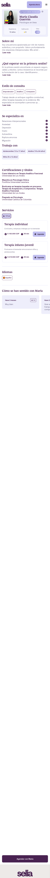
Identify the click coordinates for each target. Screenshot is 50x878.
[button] (46, 4)
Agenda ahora (34, 5)
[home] (5, 5)
